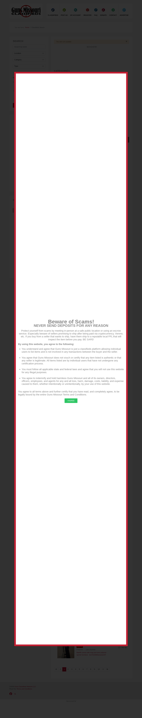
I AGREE (71, 401)
